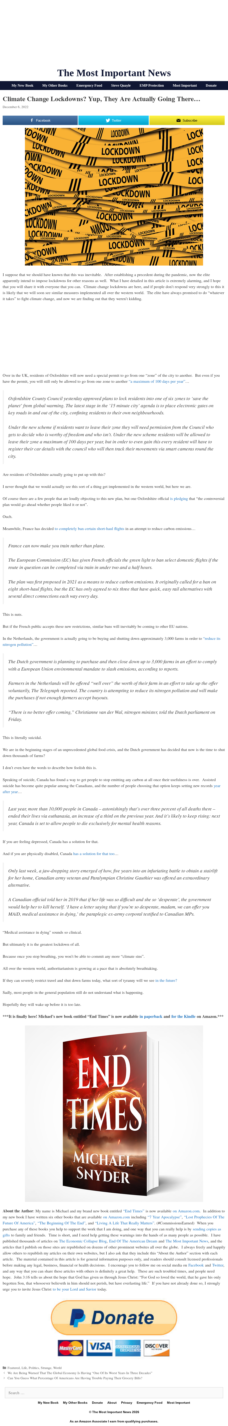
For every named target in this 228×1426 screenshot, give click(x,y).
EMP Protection (152, 85)
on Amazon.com (186, 1210)
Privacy (126, 1402)
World (57, 1367)
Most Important (185, 85)
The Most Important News (114, 72)
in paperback (151, 1016)
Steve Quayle (121, 85)
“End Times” (133, 1210)
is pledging (179, 498)
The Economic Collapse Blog (83, 1241)
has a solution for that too (93, 853)
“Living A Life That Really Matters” (124, 1223)
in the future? (166, 980)
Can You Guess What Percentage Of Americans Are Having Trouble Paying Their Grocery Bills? (75, 1378)
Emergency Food (89, 85)
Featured (14, 1367)
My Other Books (54, 85)
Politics (34, 1367)
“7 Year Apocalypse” (165, 1216)
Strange (46, 1367)
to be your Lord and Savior (74, 1289)
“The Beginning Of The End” (62, 1223)
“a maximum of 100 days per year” (157, 381)
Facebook (196, 1265)
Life (24, 1367)
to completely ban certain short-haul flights (89, 528)
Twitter (217, 1265)
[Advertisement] (114, 35)
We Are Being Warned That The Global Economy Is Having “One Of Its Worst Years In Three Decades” (80, 1373)
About (112, 1402)
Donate (211, 85)
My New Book (22, 85)
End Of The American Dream (133, 1241)
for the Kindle (183, 1016)
